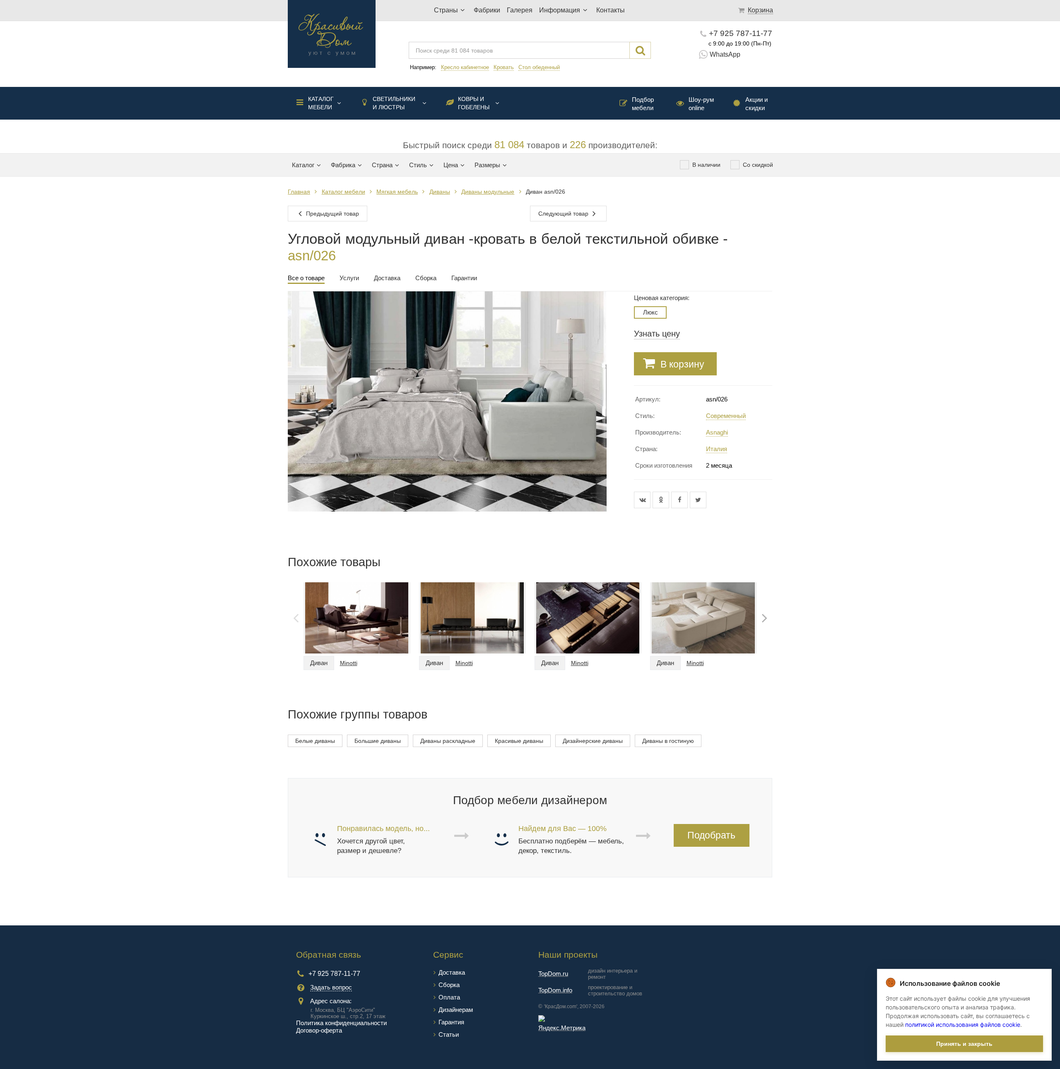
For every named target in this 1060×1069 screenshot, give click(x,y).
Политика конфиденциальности (341, 1022)
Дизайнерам (455, 1009)
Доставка (451, 972)
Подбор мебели (643, 103)
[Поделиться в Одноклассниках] (662, 500)
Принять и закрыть (964, 1043)
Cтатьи (448, 1034)
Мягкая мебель (397, 191)
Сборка (449, 984)
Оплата (449, 997)
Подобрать (711, 835)
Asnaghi (717, 432)
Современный (726, 415)
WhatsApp (725, 54)
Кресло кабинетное (465, 67)
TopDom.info (555, 990)
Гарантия (451, 1022)
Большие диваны (377, 740)
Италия (716, 448)
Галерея (519, 10)
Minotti (348, 663)
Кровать (504, 67)
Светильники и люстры (394, 103)
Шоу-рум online (701, 103)
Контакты (610, 10)
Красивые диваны (519, 740)
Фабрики (487, 10)
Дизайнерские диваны (593, 740)
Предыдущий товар (331, 213)
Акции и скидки (756, 103)
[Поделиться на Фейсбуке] (680, 500)
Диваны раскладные (447, 740)
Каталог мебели (321, 103)
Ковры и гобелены (473, 103)
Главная (299, 191)
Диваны (439, 191)
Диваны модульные (487, 191)
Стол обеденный (539, 67)
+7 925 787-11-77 (740, 33)
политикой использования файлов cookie (962, 1024)
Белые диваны (315, 740)
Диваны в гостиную (668, 740)
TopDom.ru (553, 973)
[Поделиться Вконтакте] (643, 500)
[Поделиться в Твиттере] (698, 500)
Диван (319, 662)
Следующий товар (564, 213)
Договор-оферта (319, 1030)
